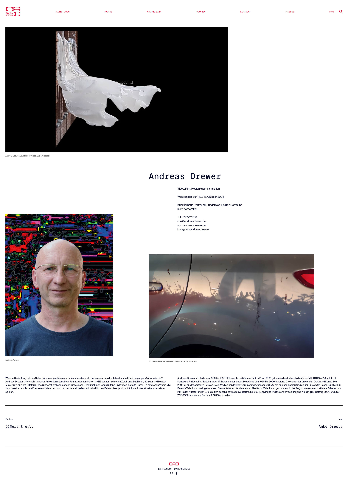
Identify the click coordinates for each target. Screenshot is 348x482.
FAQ (331, 12)
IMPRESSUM (164, 469)
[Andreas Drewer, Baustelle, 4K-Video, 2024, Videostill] (116, 89)
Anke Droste (331, 426)
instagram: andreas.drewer (193, 229)
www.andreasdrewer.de (191, 225)
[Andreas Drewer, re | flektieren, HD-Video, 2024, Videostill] (231, 305)
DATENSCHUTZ (182, 469)
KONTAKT (245, 12)
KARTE (108, 12)
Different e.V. (19, 426)
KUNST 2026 (63, 12)
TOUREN (200, 12)
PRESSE (289, 12)
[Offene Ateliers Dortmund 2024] (13, 11)
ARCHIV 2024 (154, 12)
